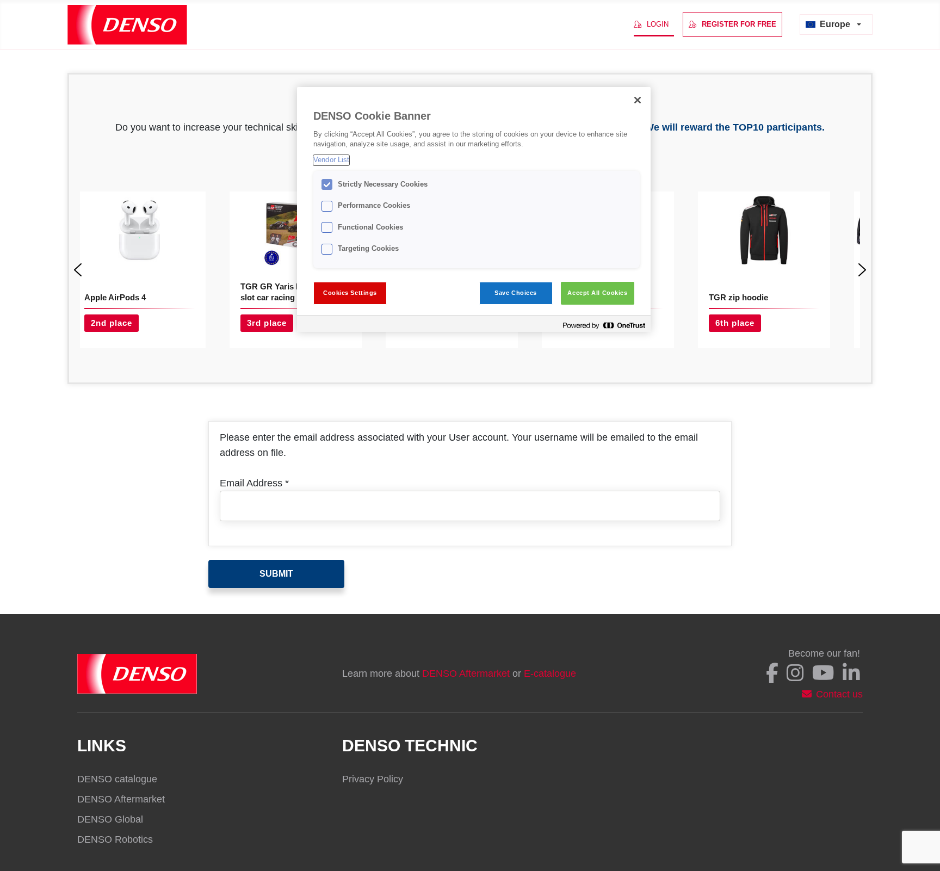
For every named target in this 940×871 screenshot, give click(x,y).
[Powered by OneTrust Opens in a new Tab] (603, 325)
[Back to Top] (918, 850)
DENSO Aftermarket (466, 673)
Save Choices (515, 292)
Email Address (254, 483)
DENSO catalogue (117, 779)
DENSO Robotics (115, 839)
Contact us (839, 694)
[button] (77, 270)
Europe (835, 24)
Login (658, 24)
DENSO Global (110, 819)
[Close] (638, 100)
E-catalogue (550, 673)
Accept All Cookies (597, 292)
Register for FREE (739, 24)
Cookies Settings (350, 292)
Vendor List (331, 160)
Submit (276, 573)
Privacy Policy (372, 779)
